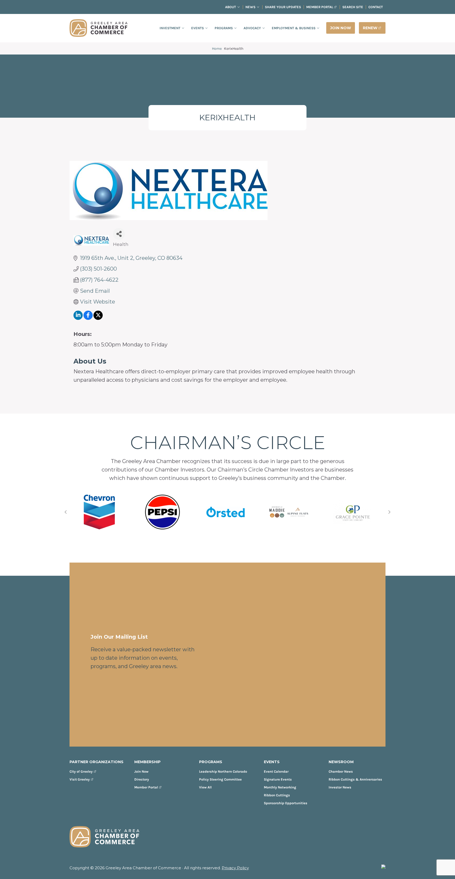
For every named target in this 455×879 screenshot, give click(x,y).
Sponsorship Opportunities (285, 803)
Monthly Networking (280, 787)
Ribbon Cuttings (277, 795)
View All (205, 787)
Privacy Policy (235, 867)
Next (389, 512)
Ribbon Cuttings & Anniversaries (355, 779)
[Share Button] (119, 234)
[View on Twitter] (98, 318)
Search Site (352, 7)
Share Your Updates (283, 7)
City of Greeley (81, 771)
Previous (65, 512)
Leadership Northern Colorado (223, 771)
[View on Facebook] (88, 318)
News (250, 7)
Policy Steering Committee (220, 779)
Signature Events (278, 779)
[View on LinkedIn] (78, 318)
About (230, 7)
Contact (375, 7)
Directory (141, 779)
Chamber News (341, 771)
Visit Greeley (80, 779)
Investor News (340, 787)
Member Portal (319, 7)
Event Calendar (276, 771)
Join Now (141, 771)
